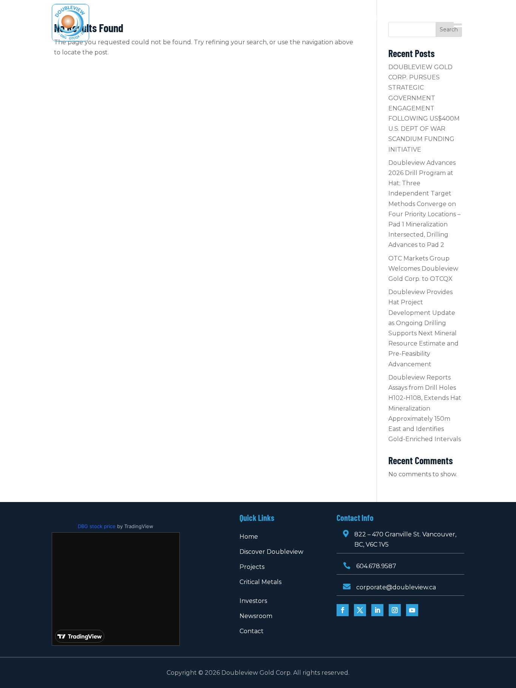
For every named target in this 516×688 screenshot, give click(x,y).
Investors (327, 17)
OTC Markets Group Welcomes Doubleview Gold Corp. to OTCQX (423, 268)
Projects (236, 17)
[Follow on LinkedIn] (377, 610)
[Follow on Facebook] (343, 610)
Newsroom (372, 17)
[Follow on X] (360, 610)
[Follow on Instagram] (395, 610)
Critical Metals (284, 17)
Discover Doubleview (185, 17)
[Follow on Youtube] (412, 610)
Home (136, 17)
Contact (257, 29)
